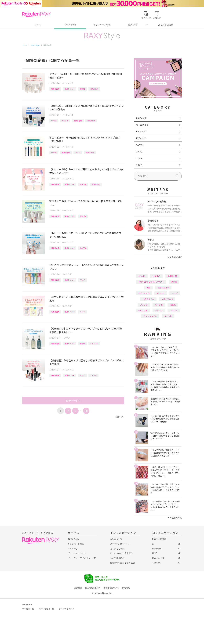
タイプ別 (168, 316)
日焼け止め (94, 89)
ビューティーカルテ (77, 553)
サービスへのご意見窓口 (121, 553)
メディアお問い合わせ (120, 544)
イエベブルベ (167, 299)
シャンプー (94, 343)
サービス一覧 (28, 609)
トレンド (160, 293)
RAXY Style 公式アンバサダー (151, 281)
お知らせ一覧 (116, 539)
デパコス (159, 310)
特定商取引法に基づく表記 (122, 563)
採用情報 (126, 588)
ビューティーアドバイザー (80, 558)
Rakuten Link (158, 558)
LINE (154, 553)
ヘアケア (66, 337)
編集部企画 (55, 89)
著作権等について (111, 588)
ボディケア (140, 138)
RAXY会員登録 (159, 539)
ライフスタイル (150, 316)
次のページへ (73, 400)
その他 (138, 165)
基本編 (174, 281)
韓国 (148, 287)
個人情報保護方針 (92, 588)
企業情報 (78, 588)
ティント (93, 375)
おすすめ (65, 120)
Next (119, 416)
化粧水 (173, 304)
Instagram (156, 549)
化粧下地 (83, 184)
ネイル (138, 151)
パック (82, 280)
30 (86, 411)
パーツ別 (159, 304)
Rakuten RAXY (36, 14)
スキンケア (67, 274)
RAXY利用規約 (117, 558)
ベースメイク (67, 83)
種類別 (82, 89)
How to (53, 120)
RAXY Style (70, 25)
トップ (38, 25)
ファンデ (174, 310)
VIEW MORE (175, 257)
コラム (138, 158)
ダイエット (143, 310)
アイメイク (140, 131)
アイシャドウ (143, 293)
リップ (77, 152)
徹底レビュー (69, 89)
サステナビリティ (66, 609)
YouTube (156, 563)
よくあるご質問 (165, 25)
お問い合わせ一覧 (46, 609)
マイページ (73, 549)
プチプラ (144, 304)
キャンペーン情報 (102, 25)
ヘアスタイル (148, 299)
